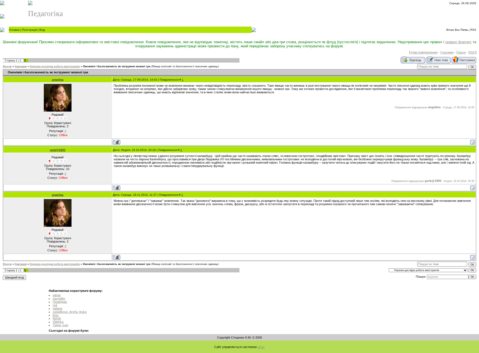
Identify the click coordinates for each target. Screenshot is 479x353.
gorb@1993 (57, 149)
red (55, 305)
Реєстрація (29, 29)
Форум (7, 66)
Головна (14, 29)
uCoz (261, 347)
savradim (59, 298)
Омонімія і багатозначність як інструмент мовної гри (117, 66)
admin (57, 295)
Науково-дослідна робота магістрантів (55, 66)
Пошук (461, 52)
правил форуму (458, 42)
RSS (473, 29)
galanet (57, 308)
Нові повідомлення (424, 52)
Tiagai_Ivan (60, 325)
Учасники (446, 52)
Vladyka (58, 321)
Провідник (60, 301)
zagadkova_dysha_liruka (69, 311)
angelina (57, 79)
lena (55, 315)
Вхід (42, 29)
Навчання (21, 66)
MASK (57, 318)
